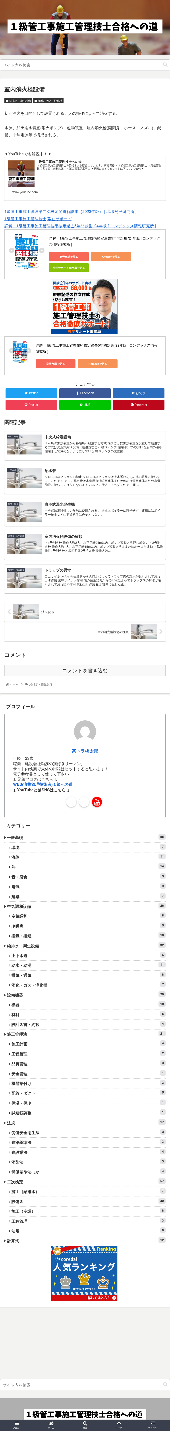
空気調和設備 (85, 906)
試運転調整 (88, 1113)
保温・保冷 (88, 1103)
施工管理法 (85, 1034)
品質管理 (88, 1063)
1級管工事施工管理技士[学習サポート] (38, 218)
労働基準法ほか (88, 1172)
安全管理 (88, 1073)
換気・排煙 (88, 936)
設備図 (88, 1201)
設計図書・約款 (88, 1024)
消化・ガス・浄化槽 (50, 100)
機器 (88, 1005)
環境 (88, 847)
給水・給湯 (88, 965)
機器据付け (88, 1083)
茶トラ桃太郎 (85, 751)
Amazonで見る (111, 257)
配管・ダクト (88, 1093)
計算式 (85, 1241)
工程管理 (88, 1054)
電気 (88, 886)
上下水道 (88, 955)
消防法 (88, 1162)
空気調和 (88, 916)
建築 (88, 896)
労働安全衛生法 (88, 1132)
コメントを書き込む (85, 670)
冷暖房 (88, 926)
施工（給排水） (88, 1191)
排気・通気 (88, 975)
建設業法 (88, 1152)
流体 (88, 857)
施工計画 (88, 1044)
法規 (85, 1123)
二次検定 (85, 1182)
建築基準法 (88, 1142)
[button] (165, 64)
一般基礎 (85, 837)
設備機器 (85, 995)
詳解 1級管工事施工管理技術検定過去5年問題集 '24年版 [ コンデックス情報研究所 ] (80, 225)
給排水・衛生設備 (20, 100)
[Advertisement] (85, 1344)
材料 (88, 1014)
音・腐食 (88, 877)
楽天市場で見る (69, 257)
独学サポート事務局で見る (69, 268)
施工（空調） (88, 1211)
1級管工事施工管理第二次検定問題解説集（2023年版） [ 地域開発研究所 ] (70, 211)
